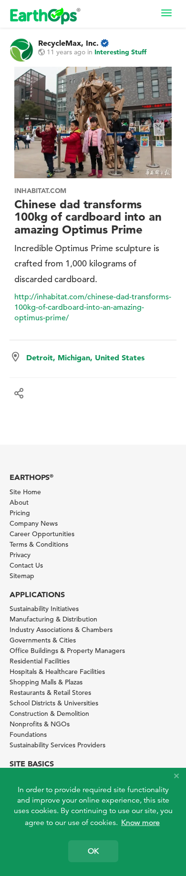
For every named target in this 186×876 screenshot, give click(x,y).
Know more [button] (140, 822)
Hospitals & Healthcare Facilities (57, 671)
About (19, 502)
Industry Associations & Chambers (61, 629)
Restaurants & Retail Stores (50, 692)
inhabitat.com (40, 190)
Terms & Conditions (39, 544)
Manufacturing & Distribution (53, 619)
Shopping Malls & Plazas (46, 682)
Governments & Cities (43, 640)
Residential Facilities (40, 661)
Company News (34, 523)
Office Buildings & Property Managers (67, 650)
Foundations (28, 734)
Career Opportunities (42, 534)
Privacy (20, 554)
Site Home (25, 492)
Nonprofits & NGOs (40, 724)
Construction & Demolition (49, 713)
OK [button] (93, 851)
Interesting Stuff (120, 52)
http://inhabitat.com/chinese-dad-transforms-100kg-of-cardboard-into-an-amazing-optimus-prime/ (92, 307)
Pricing (20, 513)
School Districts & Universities (54, 703)
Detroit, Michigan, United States (85, 357)
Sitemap (22, 575)
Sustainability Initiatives (44, 608)
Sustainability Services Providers (57, 745)
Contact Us (26, 565)
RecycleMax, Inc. (68, 43)
